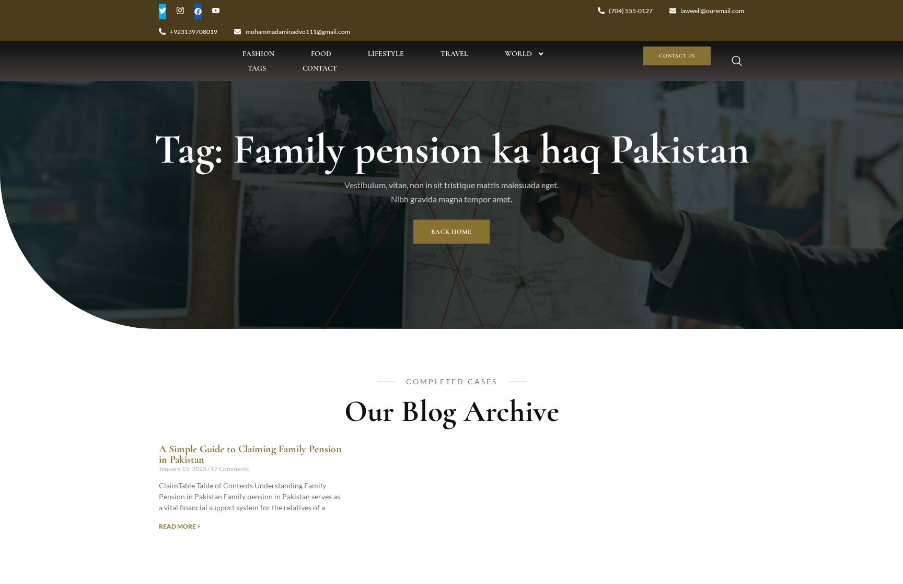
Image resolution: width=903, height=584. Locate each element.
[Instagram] (180, 11)
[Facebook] (198, 11)
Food (321, 53)
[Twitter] (162, 11)
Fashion (258, 53)
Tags (257, 68)
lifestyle (386, 53)
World (518, 53)
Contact (320, 68)
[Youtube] (215, 11)
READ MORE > (180, 526)
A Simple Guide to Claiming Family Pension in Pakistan (250, 454)
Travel (454, 53)
